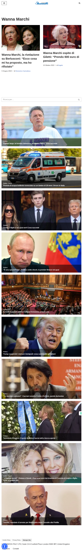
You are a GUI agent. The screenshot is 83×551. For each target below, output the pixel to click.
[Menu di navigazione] (4, 3)
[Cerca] (79, 3)
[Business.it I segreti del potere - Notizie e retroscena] (41, 3)
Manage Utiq (27, 540)
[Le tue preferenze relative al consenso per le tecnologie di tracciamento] (81, 413)
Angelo (60, 65)
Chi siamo (6, 549)
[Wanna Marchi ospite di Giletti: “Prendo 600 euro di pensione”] (62, 37)
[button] (4, 546)
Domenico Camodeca (23, 71)
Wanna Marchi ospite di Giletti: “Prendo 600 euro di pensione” (61, 57)
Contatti (16, 549)
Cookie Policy (6, 540)
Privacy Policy (17, 540)
